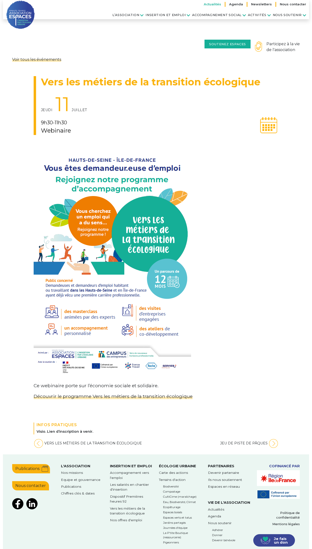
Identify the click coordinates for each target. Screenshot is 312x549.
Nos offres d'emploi (126, 520)
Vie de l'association (229, 502)
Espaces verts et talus (177, 517)
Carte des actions (173, 473)
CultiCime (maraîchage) (179, 496)
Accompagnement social (216, 15)
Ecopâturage (171, 507)
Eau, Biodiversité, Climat (179, 502)
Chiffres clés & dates (78, 493)
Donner (217, 535)
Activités (257, 15)
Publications (27, 468)
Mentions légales (286, 524)
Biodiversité (171, 486)
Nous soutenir (287, 15)
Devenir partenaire (223, 473)
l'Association (75, 466)
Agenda (236, 4)
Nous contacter (293, 4)
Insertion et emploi (166, 15)
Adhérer (217, 530)
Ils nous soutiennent (225, 480)
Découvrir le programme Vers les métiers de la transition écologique (113, 396)
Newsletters (261, 4)
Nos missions (72, 473)
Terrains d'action (172, 480)
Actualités (212, 4)
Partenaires (221, 466)
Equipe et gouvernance (80, 480)
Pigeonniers (171, 542)
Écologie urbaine (177, 466)
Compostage (171, 491)
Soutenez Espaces (227, 44)
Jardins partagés (174, 522)
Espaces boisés (172, 512)
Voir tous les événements (36, 59)
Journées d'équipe (175, 528)
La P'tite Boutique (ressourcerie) (175, 535)
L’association (125, 15)
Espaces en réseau (224, 486)
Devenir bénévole (223, 540)
